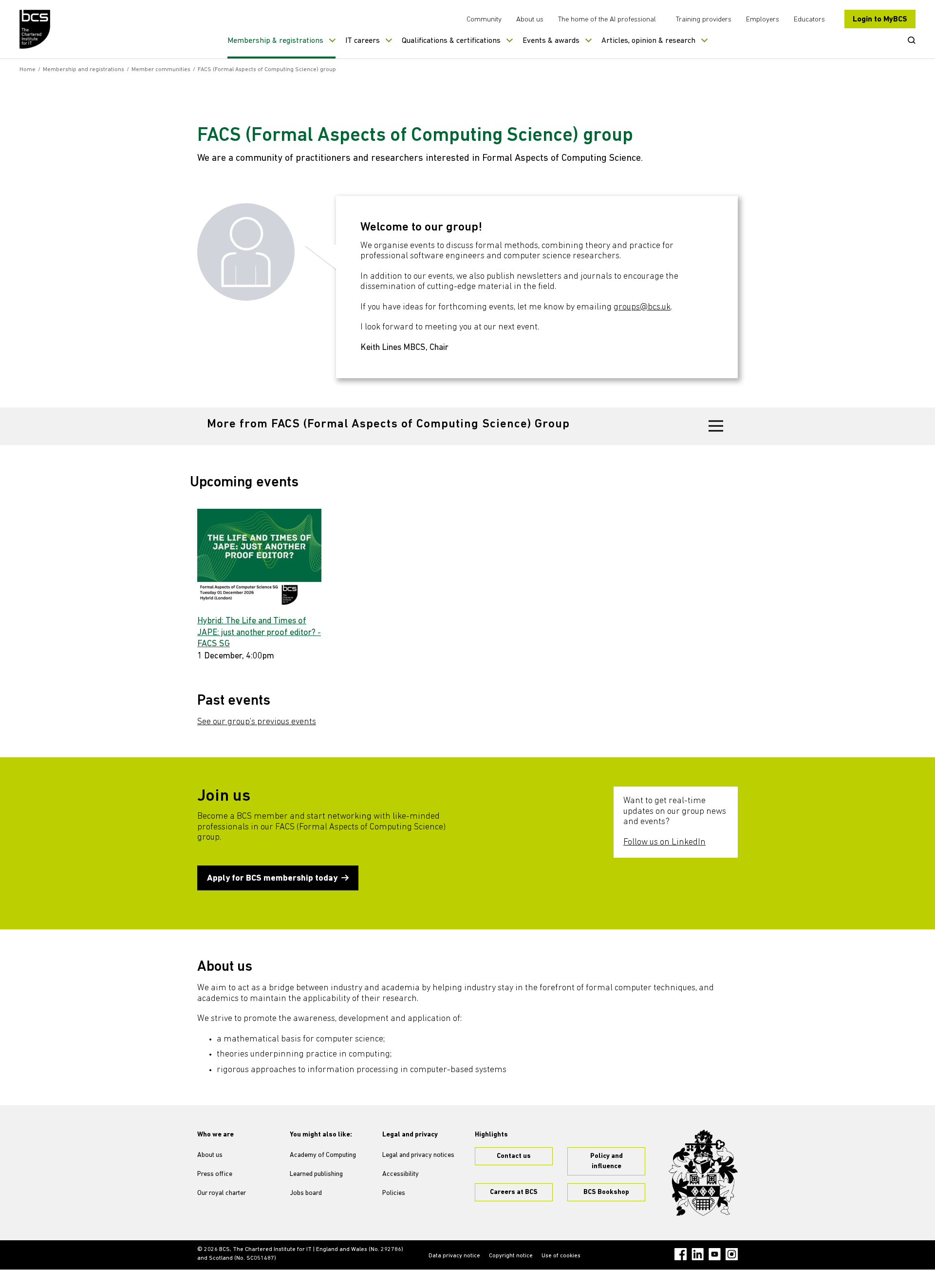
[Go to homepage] (35, 29)
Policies (393, 1193)
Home (27, 70)
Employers (762, 19)
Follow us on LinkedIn (664, 842)
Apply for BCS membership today (272, 878)
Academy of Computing (323, 1155)
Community (484, 19)
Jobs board (306, 1193)
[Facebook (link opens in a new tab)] (680, 1254)
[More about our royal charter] (703, 1173)
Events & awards (551, 41)
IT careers (362, 41)
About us (529, 19)
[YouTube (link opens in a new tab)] (715, 1254)
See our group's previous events (256, 722)
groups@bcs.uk (642, 307)
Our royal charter (221, 1193)
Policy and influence (606, 1161)
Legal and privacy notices (418, 1155)
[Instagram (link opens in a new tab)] (732, 1254)
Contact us (514, 1156)
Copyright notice (511, 1256)
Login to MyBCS (880, 19)
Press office (214, 1174)
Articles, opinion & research (648, 41)
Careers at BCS (514, 1192)
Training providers (703, 19)
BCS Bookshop (606, 1192)
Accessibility (400, 1174)
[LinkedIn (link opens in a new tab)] (698, 1254)
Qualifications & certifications (451, 41)
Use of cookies (561, 1256)
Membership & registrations (275, 41)
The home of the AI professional (607, 19)
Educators (809, 19)
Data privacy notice (454, 1256)
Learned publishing (316, 1174)
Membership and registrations (83, 70)
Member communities (160, 70)
